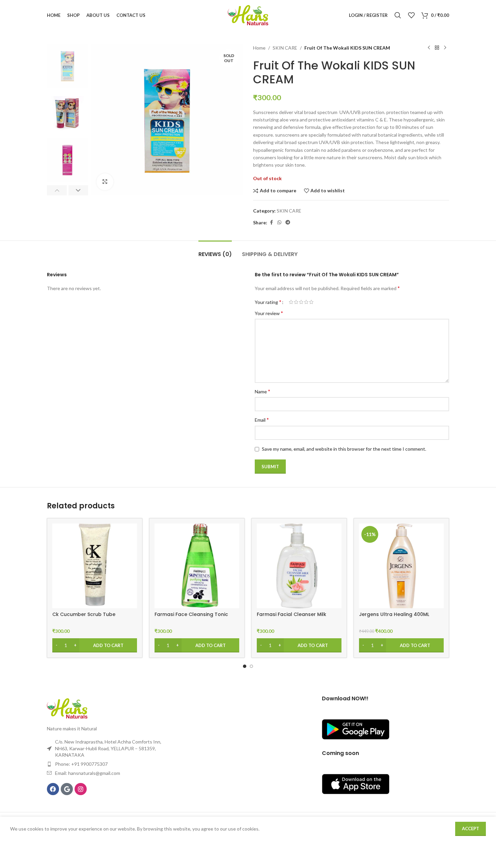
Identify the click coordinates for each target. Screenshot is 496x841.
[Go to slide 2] (251, 666)
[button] (57, 190)
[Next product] (445, 48)
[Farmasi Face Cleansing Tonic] (197, 566)
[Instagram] (81, 789)
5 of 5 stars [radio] (311, 302)
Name (262, 391)
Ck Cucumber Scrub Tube (83, 614)
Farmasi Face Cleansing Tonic (191, 614)
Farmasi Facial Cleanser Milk (291, 614)
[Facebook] (53, 789)
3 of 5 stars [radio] (301, 302)
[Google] (67, 789)
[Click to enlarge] (105, 181)
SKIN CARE (285, 48)
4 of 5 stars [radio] (306, 302)
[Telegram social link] (287, 222)
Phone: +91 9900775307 (81, 764)
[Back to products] (437, 48)
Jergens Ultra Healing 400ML (394, 614)
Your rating (268, 302)
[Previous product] (429, 48)
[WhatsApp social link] (279, 222)
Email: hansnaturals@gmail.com (87, 773)
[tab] (215, 251)
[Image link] (67, 707)
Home (259, 48)
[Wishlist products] (411, 15)
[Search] (398, 15)
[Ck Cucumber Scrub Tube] (94, 566)
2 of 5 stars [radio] (296, 302)
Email (262, 419)
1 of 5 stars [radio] (291, 302)
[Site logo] (248, 15)
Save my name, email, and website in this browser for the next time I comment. (344, 449)
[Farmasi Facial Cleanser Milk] (299, 566)
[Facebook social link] (271, 222)
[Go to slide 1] (244, 666)
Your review (269, 313)
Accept (470, 828)
